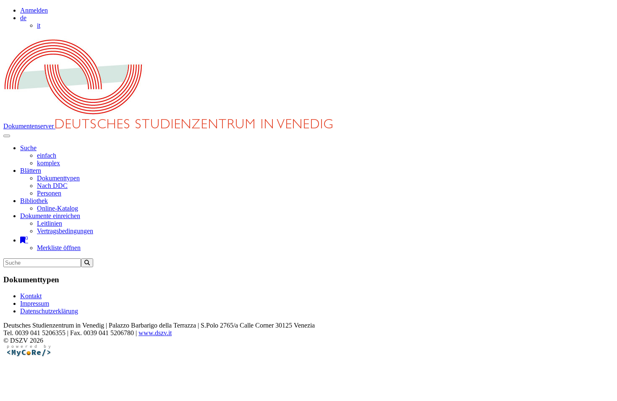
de (23, 17)
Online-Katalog (57, 208)
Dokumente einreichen (50, 215)
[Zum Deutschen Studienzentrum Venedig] (73, 115)
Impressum (34, 303)
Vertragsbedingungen (65, 230)
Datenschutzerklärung (49, 311)
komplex (48, 163)
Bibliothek (34, 200)
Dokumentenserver (29, 126)
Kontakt (31, 295)
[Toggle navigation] (6, 136)
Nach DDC (52, 185)
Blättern (30, 170)
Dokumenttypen (58, 178)
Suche (28, 147)
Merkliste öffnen (59, 247)
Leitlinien (49, 223)
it (38, 25)
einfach (46, 155)
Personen (49, 193)
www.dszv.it (155, 332)
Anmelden (34, 10)
